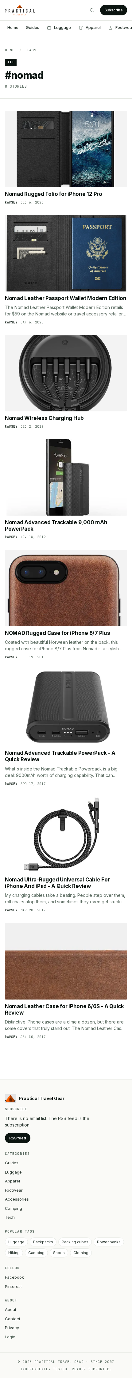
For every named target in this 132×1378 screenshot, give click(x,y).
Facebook (14, 1277)
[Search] (92, 10)
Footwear (14, 1190)
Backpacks (43, 1242)
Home (12, 27)
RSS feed (17, 1138)
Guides (32, 27)
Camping (13, 1208)
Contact (12, 1318)
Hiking (14, 1252)
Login (10, 1336)
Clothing (80, 1252)
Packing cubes (75, 1242)
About (10, 1309)
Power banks (109, 1242)
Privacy (12, 1327)
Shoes (59, 1252)
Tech (10, 1217)
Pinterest (13, 1286)
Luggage (62, 27)
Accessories (17, 1199)
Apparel (93, 27)
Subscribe (113, 10)
